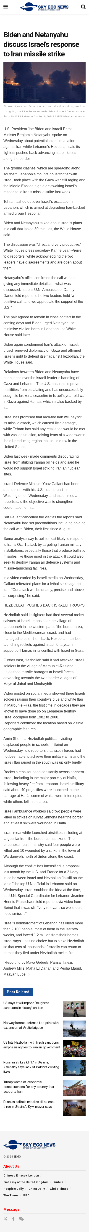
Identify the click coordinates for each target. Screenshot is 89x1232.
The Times (10, 1195)
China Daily (37, 1188)
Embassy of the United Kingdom (26, 1182)
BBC (26, 1195)
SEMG (17, 1156)
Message (11, 1209)
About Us (11, 1166)
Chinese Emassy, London (21, 1175)
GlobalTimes (59, 1188)
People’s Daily (13, 1188)
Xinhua (58, 1182)
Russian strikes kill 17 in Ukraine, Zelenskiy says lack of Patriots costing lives (31, 1067)
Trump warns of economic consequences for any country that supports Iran (28, 1087)
